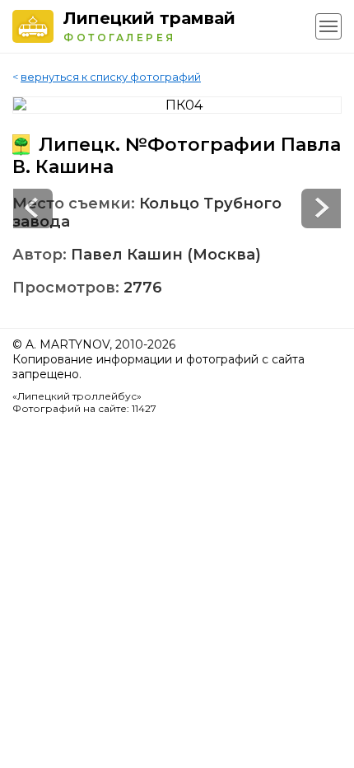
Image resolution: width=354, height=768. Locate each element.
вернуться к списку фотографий (111, 76)
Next (33, 208)
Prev (321, 208)
